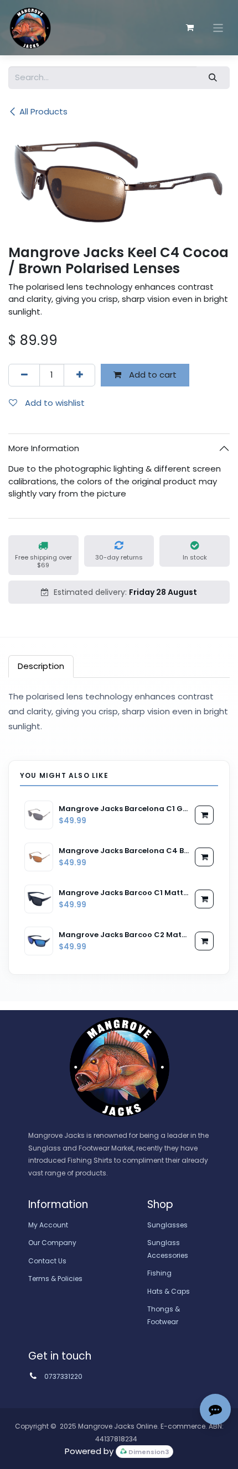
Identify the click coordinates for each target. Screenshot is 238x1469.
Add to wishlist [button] (54, 403)
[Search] (213, 77)
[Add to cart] (204, 815)
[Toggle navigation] (218, 27)
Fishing (159, 1273)
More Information (43, 448)
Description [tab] (41, 666)
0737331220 (63, 1376)
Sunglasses (167, 1225)
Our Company (52, 1242)
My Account (48, 1225)
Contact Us (47, 1261)
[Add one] (79, 375)
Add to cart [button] (152, 374)
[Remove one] (24, 375)
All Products (43, 111)
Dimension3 (148, 1451)
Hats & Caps (168, 1291)
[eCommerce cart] (190, 28)
